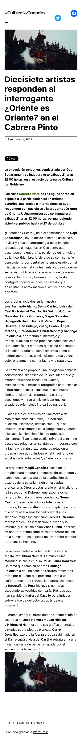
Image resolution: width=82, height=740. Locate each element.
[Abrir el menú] (7, 22)
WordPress (40, 732)
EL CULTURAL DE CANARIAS (26, 723)
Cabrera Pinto (29, 194)
